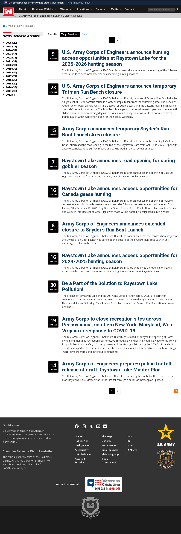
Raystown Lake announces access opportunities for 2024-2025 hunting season (119, 258)
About (23, 9)
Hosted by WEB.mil (67, 484)
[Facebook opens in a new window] (77, 426)
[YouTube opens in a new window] (98, 426)
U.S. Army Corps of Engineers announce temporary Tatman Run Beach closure (119, 89)
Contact (130, 9)
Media (115, 9)
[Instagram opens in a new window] (84, 426)
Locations (83, 9)
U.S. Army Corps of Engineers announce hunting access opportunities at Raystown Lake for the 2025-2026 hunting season (115, 58)
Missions (66, 9)
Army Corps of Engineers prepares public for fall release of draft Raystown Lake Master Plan (116, 367)
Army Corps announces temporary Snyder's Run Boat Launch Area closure (115, 132)
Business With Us (43, 9)
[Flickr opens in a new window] (105, 426)
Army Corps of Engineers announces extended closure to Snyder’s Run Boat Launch (113, 227)
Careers (101, 9)
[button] (80, 3)
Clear (85, 34)
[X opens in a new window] (91, 426)
